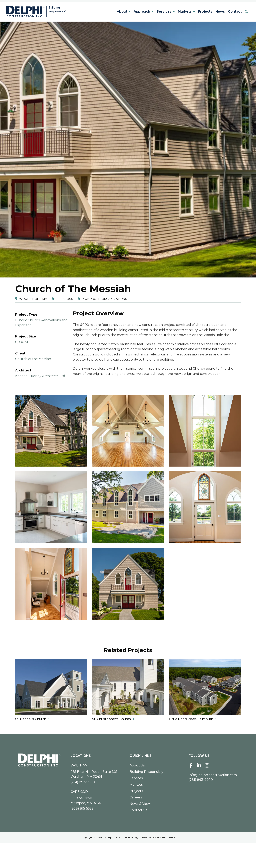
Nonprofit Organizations (104, 299)
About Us (137, 765)
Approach (142, 11)
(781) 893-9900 (83, 782)
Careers (136, 797)
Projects (205, 11)
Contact (235, 11)
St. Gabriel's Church (30, 719)
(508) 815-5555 (82, 808)
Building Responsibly (146, 772)
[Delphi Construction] (36, 12)
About (122, 11)
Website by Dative (165, 837)
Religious (64, 299)
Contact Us (138, 810)
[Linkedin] (199, 765)
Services (164, 11)
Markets (185, 11)
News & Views (140, 804)
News (220, 11)
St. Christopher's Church (111, 719)
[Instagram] (207, 765)
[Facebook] (191, 765)
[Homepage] (39, 760)
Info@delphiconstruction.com (213, 775)
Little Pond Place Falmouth (191, 719)
